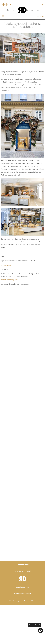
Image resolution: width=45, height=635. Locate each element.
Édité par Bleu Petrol (23, 571)
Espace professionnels (22, 593)
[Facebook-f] (2, 4)
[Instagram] (5, 4)
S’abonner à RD (22, 565)
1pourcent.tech (30, 601)
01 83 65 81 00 (6, 265)
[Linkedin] (7, 4)
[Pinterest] (10, 4)
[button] (42, 4)
